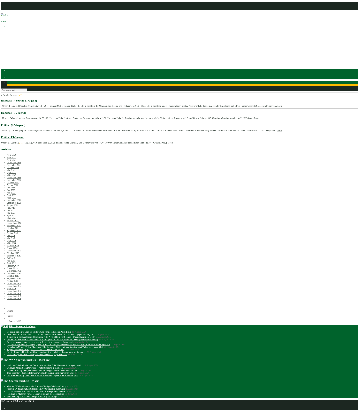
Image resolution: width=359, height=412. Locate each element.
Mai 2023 (11, 170)
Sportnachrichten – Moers (24, 380)
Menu (3, 21)
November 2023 (14, 165)
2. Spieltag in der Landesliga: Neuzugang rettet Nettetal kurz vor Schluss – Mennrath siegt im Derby (51, 337)
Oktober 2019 (13, 253)
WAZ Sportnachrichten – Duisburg (29, 359)
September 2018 (14, 278)
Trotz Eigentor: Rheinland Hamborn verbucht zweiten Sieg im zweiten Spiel (40, 373)
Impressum (11, 3)
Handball (16, 56)
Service (15, 46)
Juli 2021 (11, 208)
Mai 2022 (11, 193)
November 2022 (14, 180)
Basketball (17, 51)
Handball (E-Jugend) (13, 112)
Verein (9, 33)
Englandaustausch (20, 41)
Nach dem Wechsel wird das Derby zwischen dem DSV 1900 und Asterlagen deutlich (45, 365)
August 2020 (12, 233)
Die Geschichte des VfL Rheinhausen (29, 43)
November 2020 (14, 225)
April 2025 (11, 157)
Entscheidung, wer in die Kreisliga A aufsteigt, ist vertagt (32, 396)
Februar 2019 (13, 266)
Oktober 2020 (13, 228)
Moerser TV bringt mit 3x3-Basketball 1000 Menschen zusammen (36, 389)
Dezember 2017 (14, 283)
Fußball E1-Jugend (12, 137)
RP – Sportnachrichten (22, 326)
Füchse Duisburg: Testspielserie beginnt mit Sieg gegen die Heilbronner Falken (42, 370)
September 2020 (14, 230)
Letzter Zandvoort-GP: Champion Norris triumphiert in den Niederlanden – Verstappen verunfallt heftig (52, 339)
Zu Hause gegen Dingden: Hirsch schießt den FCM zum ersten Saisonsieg (40, 342)
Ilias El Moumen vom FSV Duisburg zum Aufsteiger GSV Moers (36, 391)
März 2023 (11, 175)
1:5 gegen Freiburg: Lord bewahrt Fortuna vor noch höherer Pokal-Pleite (39, 332)
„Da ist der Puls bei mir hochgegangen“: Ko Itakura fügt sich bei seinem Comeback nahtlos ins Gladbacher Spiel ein (58, 344)
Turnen (15, 61)
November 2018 (14, 273)
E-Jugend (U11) (14, 321)
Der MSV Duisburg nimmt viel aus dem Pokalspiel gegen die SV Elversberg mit (42, 375)
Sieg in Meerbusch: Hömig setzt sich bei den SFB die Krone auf (35, 349)
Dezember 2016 (14, 286)
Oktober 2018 (13, 276)
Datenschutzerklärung (16, 6)
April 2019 (11, 263)
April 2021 (11, 215)
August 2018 (12, 281)
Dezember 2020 (14, 223)
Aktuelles (11, 31)
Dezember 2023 (14, 162)
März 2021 (11, 218)
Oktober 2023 (13, 167)
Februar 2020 (13, 245)
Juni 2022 (11, 190)
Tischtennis (17, 58)
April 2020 (11, 240)
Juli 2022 (11, 187)
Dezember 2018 (14, 271)
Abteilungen (12, 48)
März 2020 (11, 243)
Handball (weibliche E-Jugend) (19, 100)
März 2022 (11, 198)
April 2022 (11, 195)
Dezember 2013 (14, 296)
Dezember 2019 (14, 250)
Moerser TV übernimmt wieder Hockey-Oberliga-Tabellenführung (36, 386)
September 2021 (14, 203)
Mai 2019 (11, 261)
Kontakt (10, 8)
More (279, 106)
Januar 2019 (12, 268)
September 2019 (14, 256)
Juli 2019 (11, 258)
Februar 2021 (13, 220)
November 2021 (14, 200)
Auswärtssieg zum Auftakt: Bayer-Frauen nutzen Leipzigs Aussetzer (37, 354)
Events (10, 311)
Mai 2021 (11, 213)
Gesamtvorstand (19, 38)
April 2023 (11, 172)
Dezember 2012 (14, 298)
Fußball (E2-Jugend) (13, 125)
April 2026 (11, 155)
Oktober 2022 (13, 182)
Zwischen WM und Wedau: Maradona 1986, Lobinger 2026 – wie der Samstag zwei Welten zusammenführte (55, 347)
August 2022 (12, 185)
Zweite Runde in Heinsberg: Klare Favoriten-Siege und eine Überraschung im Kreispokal (46, 352)
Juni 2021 (11, 210)
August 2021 (12, 205)
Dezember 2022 (14, 177)
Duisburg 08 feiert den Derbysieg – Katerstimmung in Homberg (35, 368)
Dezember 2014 (14, 293)
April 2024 (11, 160)
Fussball (16, 53)
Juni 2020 (11, 235)
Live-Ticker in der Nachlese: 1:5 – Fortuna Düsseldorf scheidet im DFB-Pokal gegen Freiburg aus (50, 334)
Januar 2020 (12, 248)
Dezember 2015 (14, 291)
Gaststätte (11, 63)
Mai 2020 (11, 238)
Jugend (10, 316)
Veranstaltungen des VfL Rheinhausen (29, 36)
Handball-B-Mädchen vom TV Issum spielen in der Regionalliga (35, 394)
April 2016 (11, 288)
